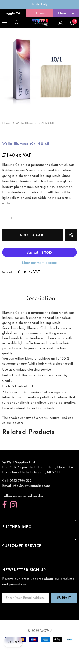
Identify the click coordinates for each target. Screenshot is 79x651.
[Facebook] (4, 505)
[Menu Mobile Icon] (4, 22)
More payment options (39, 263)
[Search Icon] (17, 23)
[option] (39, 4)
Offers (39, 13)
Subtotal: (9, 272)
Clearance (66, 13)
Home (6, 123)
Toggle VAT (13, 13)
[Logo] (40, 22)
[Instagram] (13, 505)
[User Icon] (60, 23)
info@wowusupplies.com (31, 486)
